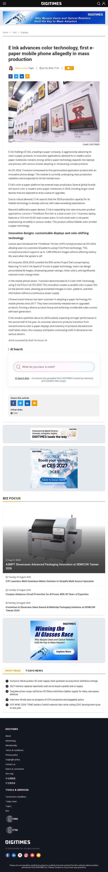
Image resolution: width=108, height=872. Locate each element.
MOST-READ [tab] (13, 670)
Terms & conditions (14, 750)
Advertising (10, 740)
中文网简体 (10, 783)
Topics (8, 806)
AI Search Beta (22, 378)
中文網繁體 (10, 778)
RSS (7, 810)
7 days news (11, 801)
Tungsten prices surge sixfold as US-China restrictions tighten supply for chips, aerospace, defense (54, 693)
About (8, 736)
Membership (11, 745)
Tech (14, 32)
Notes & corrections (14, 769)
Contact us (10, 764)
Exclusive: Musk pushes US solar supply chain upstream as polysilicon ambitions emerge (54, 681)
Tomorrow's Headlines (15, 796)
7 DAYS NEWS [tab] (34, 670)
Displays (24, 32)
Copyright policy (12, 759)
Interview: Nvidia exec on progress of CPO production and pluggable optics (47, 699)
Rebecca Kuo (21, 68)
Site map (9, 773)
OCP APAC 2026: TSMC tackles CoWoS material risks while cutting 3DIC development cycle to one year (55, 706)
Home (5, 32)
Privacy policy (11, 754)
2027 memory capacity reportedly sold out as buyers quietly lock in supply (46, 686)
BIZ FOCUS (12, 498)
